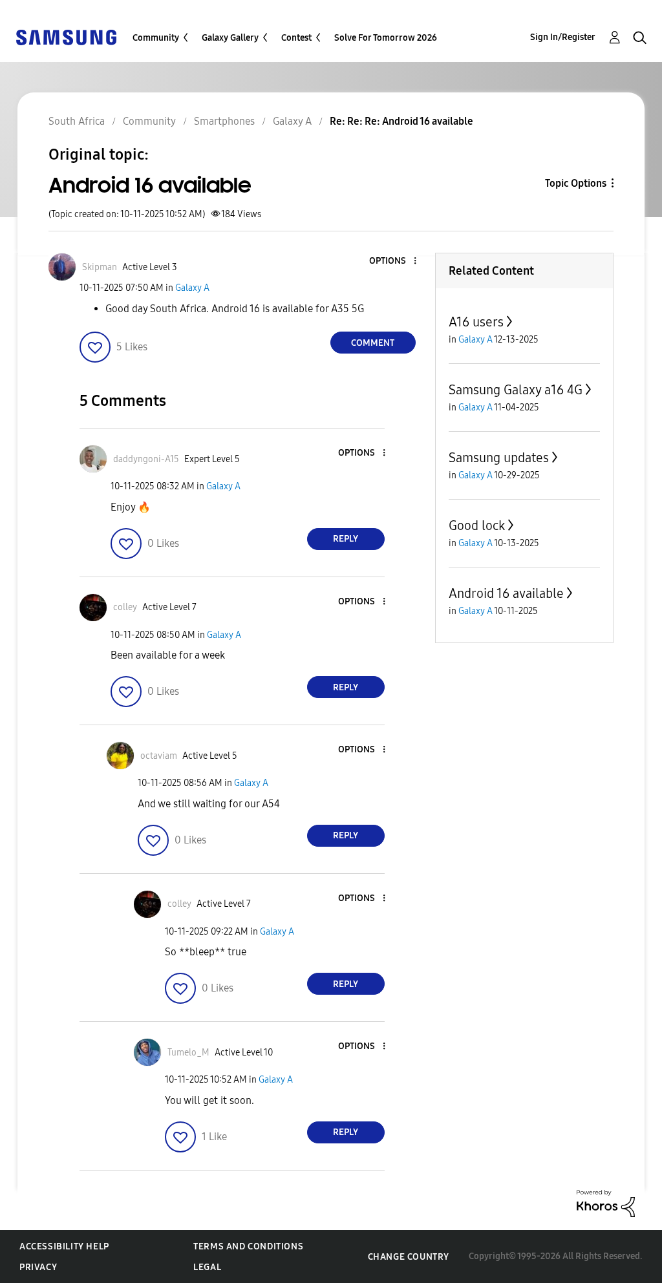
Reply (345, 538)
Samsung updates (499, 457)
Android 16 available (506, 593)
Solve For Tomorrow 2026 (385, 37)
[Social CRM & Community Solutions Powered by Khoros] (606, 1202)
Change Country (408, 1256)
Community (156, 37)
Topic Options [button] (575, 183)
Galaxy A (192, 287)
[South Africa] (66, 36)
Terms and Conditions (248, 1246)
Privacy (38, 1267)
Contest (296, 37)
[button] (393, 261)
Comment (372, 342)
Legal (207, 1267)
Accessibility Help (64, 1246)
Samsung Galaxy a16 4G (515, 390)
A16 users (476, 322)
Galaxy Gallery (230, 37)
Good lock (477, 525)
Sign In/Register (562, 37)
